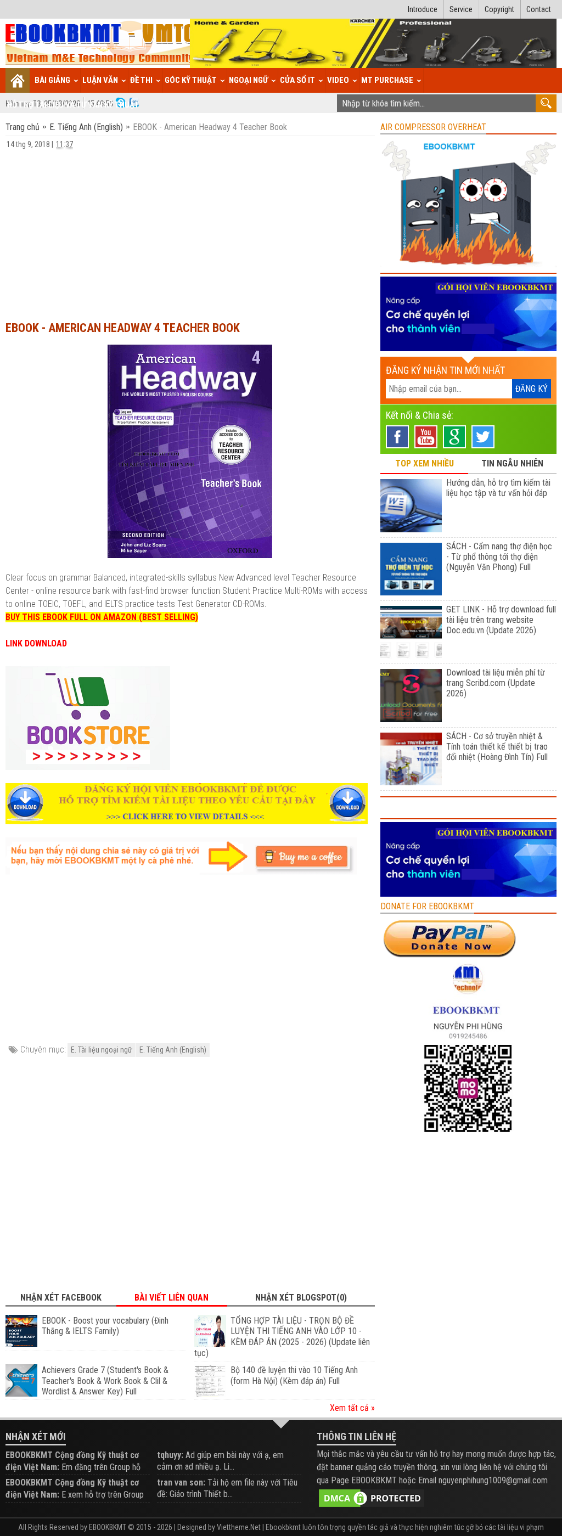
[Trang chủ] (17, 80)
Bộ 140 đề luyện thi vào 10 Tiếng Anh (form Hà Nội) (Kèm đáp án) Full (294, 1375)
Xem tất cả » (352, 1408)
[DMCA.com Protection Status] (371, 1497)
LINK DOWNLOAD (36, 643)
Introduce (422, 9)
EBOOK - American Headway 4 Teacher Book (122, 328)
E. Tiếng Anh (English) (86, 127)
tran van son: (181, 1482)
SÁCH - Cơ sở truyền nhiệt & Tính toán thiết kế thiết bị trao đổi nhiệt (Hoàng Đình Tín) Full (497, 746)
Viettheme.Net (239, 1527)
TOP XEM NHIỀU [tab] (424, 463)
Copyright (499, 9)
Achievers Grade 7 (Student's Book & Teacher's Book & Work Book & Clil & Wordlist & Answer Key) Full (105, 1381)
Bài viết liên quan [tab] (171, 1297)
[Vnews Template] (100, 43)
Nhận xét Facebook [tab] (61, 1297)
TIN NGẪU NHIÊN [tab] (512, 463)
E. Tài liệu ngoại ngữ (101, 1049)
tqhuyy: (170, 1455)
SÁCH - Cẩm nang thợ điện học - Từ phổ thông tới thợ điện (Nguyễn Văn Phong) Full (499, 556)
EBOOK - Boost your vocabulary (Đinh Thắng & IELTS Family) (105, 1326)
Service (461, 9)
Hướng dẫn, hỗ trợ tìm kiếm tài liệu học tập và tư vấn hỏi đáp (498, 487)
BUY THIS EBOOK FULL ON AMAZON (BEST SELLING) (101, 617)
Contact (538, 9)
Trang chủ (23, 127)
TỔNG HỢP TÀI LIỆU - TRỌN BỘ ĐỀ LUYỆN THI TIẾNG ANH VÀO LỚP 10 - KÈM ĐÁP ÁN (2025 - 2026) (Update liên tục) (282, 1336)
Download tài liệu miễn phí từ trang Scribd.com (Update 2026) (495, 683)
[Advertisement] (190, 230)
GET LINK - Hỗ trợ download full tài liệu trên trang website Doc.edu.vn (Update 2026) (501, 619)
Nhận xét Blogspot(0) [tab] (301, 1297)
